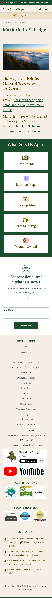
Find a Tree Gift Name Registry (26, 367)
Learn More (26, 351)
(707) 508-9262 (26, 440)
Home (5, 22)
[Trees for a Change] (13, 9)
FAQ (26, 357)
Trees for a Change (35, 585)
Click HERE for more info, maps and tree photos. (23, 128)
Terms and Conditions (26, 408)
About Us (26, 346)
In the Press (26, 398)
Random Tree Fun (26, 419)
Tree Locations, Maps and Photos (26, 362)
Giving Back (26, 388)
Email (26, 298)
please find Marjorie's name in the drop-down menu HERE (23, 104)
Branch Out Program (26, 424)
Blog (26, 414)
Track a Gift (26, 372)
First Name (8, 310)
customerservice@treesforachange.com (26, 445)
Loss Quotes (26, 382)
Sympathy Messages (26, 377)
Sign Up (26, 325)
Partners (26, 393)
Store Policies (26, 403)
